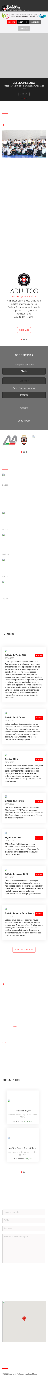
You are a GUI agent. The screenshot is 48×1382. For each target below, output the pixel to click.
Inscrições (22, 22)
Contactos (24, 28)
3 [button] (24, 98)
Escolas (11, 22)
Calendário (35, 22)
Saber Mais (24, 330)
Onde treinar (24, 94)
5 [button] (13, 125)
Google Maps (24, 420)
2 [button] (22, 98)
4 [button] (26, 98)
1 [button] (21, 98)
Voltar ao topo (43, 1365)
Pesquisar (24, 408)
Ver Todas (9, 609)
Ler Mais (8, 246)
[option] (24, 67)
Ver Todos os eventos (24, 950)
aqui (15, 1026)
